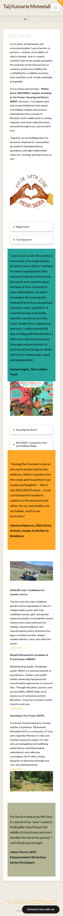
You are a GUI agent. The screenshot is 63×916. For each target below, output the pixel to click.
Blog (55, 901)
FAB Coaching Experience (25, 903)
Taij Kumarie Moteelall (27, 6)
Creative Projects (39, 901)
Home (8, 901)
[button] (55, 8)
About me (20, 901)
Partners (48, 903)
